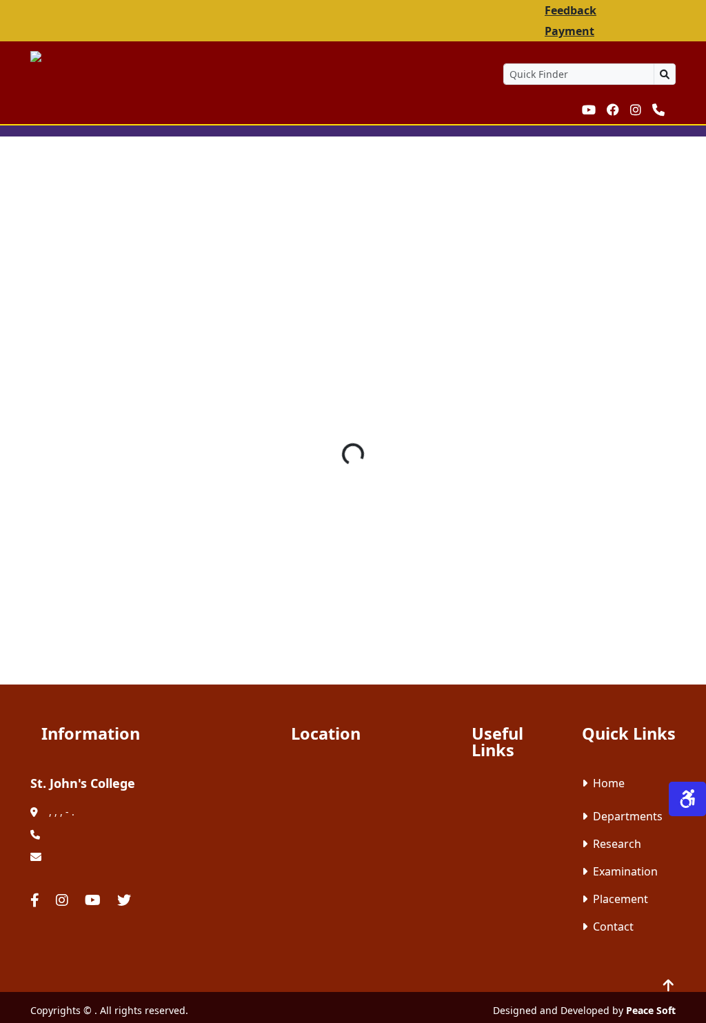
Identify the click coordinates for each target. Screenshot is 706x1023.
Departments (628, 816)
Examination (625, 871)
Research (617, 843)
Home (609, 783)
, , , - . (61, 811)
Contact (613, 926)
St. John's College (82, 783)
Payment (569, 31)
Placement (620, 898)
